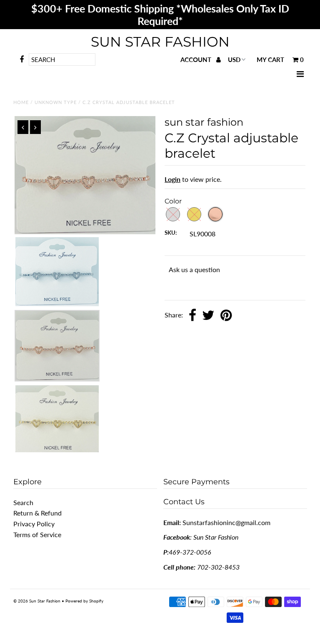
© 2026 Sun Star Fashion (36, 600)
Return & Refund (37, 513)
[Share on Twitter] (208, 316)
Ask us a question (194, 269)
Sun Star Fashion (160, 41)
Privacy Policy (34, 524)
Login (172, 179)
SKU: (171, 232)
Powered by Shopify (84, 600)
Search (23, 502)
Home (21, 102)
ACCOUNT (196, 59)
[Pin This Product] (226, 316)
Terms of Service (37, 534)
